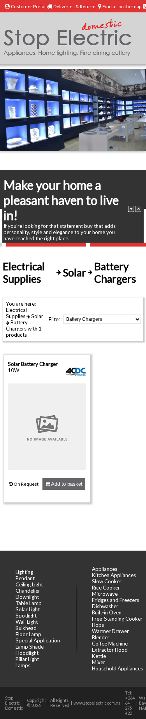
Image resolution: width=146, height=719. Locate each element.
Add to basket (66, 484)
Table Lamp (29, 603)
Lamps (23, 665)
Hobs (98, 625)
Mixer (98, 662)
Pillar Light (27, 659)
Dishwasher (105, 606)
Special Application (38, 640)
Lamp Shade (30, 647)
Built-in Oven (106, 612)
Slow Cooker (106, 581)
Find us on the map (121, 6)
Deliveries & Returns (75, 6)
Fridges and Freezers (115, 600)
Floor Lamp (28, 634)
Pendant (25, 578)
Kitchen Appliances (114, 575)
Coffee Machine (110, 643)
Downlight (27, 597)
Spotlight (26, 615)
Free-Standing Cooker (117, 619)
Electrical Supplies (16, 313)
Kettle (99, 656)
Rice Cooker (106, 587)
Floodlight (27, 653)
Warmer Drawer (110, 631)
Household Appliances (117, 668)
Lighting (24, 572)
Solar (37, 316)
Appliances (104, 569)
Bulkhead (26, 628)
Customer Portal (28, 6)
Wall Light (27, 622)
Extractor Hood (110, 650)
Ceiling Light (29, 584)
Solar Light (28, 609)
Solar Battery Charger (33, 364)
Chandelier (28, 591)
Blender (100, 637)
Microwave (105, 594)
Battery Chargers (17, 325)
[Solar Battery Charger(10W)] (47, 468)
